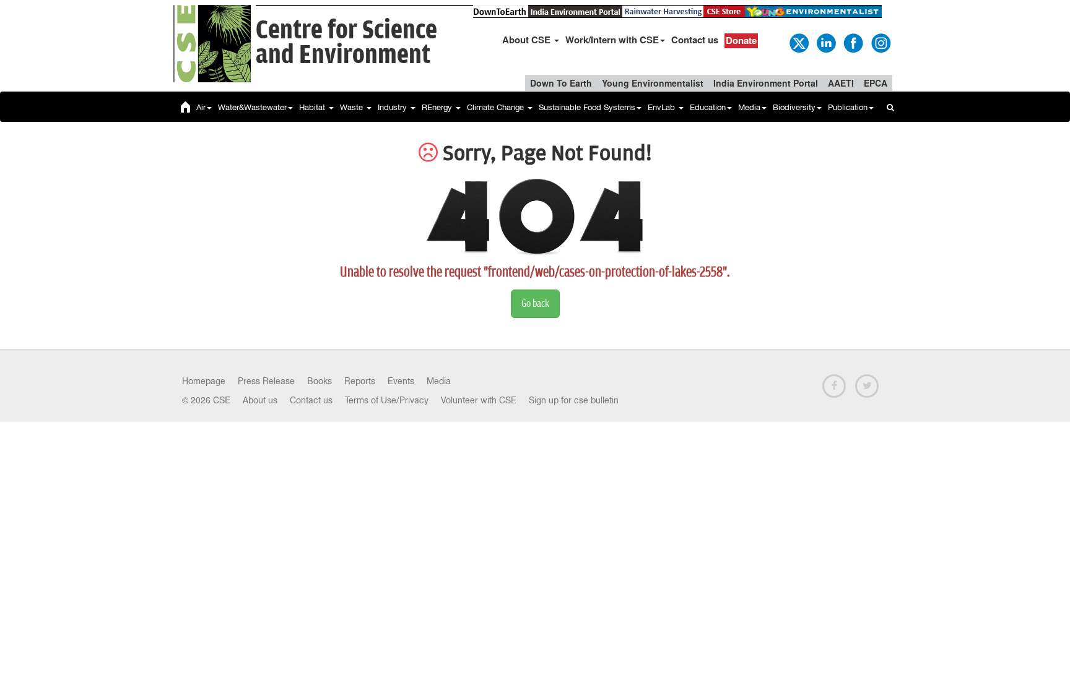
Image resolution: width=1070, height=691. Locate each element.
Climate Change (496, 107)
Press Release (266, 381)
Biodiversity (794, 107)
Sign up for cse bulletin (574, 400)
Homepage (203, 381)
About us (260, 400)
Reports (359, 381)
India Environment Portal (765, 83)
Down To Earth (561, 83)
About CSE (527, 39)
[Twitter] (798, 42)
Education (708, 107)
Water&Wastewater (252, 107)
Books (319, 381)
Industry (393, 107)
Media (749, 107)
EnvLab (662, 107)
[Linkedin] (825, 42)
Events (401, 381)
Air (201, 107)
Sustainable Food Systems (587, 107)
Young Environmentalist (652, 83)
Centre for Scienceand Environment (346, 43)
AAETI (841, 83)
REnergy (438, 107)
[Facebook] (852, 42)
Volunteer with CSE (478, 400)
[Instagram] (880, 42)
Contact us (694, 39)
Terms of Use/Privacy (386, 400)
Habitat (313, 107)
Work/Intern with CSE (612, 39)
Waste (352, 107)
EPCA (875, 83)
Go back (535, 303)
